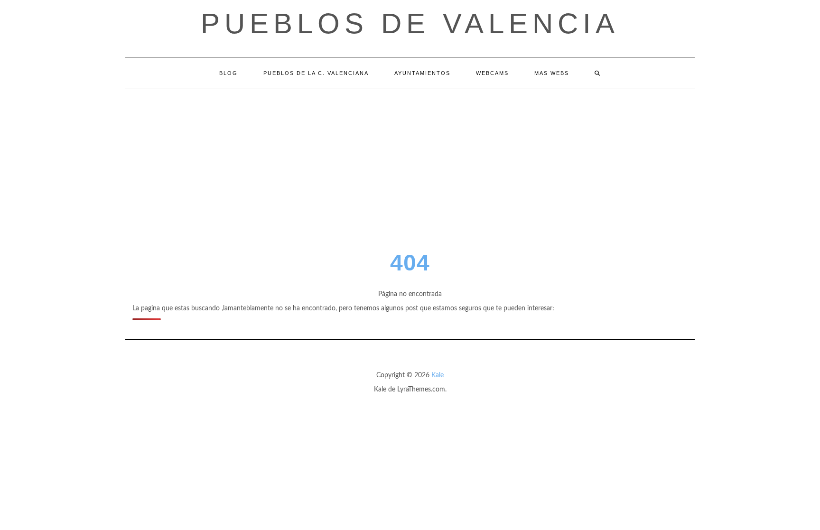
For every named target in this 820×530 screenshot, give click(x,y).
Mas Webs (551, 73)
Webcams (492, 73)
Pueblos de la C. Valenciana (316, 73)
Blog (228, 73)
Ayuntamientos (422, 73)
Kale (437, 375)
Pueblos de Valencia (410, 23)
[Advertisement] (410, 160)
